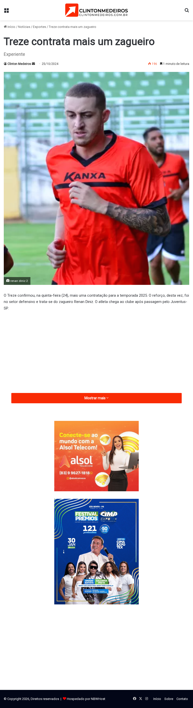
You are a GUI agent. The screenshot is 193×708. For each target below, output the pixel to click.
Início (11, 27)
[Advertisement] (96, 353)
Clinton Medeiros (19, 64)
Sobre (168, 699)
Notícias (24, 27)
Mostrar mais (95, 398)
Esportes (39, 27)
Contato (182, 699)
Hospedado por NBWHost (86, 699)
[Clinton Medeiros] (96, 10)
